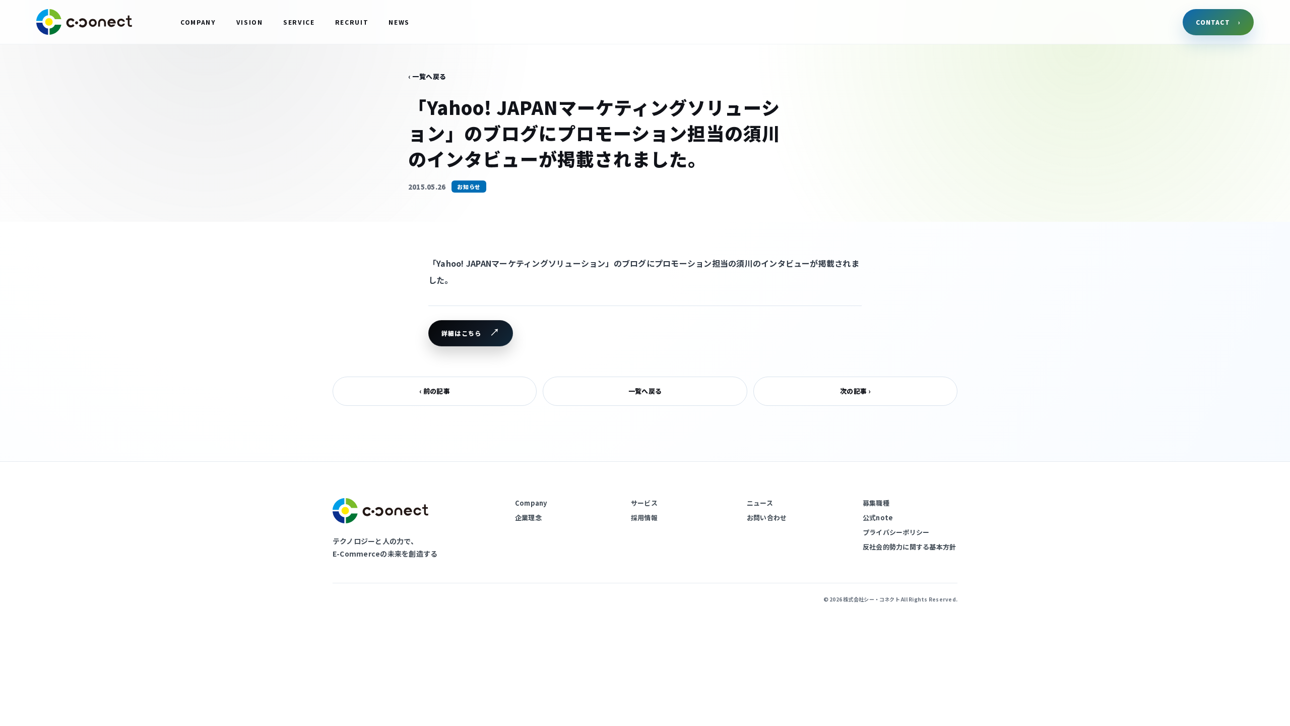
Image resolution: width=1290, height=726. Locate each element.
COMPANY (198, 22)
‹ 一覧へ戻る (427, 76)
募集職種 (876, 503)
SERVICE (299, 22)
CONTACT (1218, 22)
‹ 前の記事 (434, 391)
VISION (249, 22)
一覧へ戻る (645, 391)
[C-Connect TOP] (84, 22)
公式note (878, 517)
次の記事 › (855, 391)
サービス (644, 503)
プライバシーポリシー (896, 532)
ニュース (760, 503)
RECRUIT (352, 22)
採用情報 (644, 517)
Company (531, 503)
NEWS (399, 22)
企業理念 (528, 517)
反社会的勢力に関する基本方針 (909, 547)
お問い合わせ (767, 517)
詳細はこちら (461, 333)
